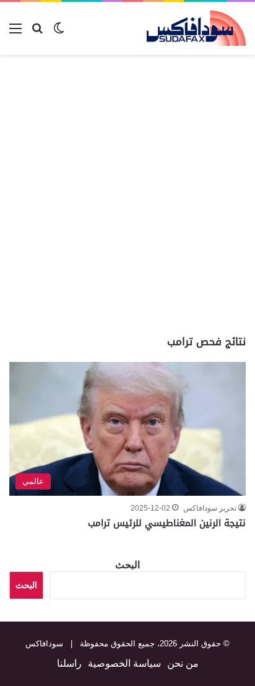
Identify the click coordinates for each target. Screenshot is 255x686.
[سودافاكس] (196, 28)
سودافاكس (44, 643)
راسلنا (69, 663)
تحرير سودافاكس (209, 508)
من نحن (183, 663)
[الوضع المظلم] (59, 33)
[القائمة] (15, 33)
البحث (127, 565)
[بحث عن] (37, 33)
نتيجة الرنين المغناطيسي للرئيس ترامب (167, 523)
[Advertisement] (127, 194)
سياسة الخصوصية (124, 663)
